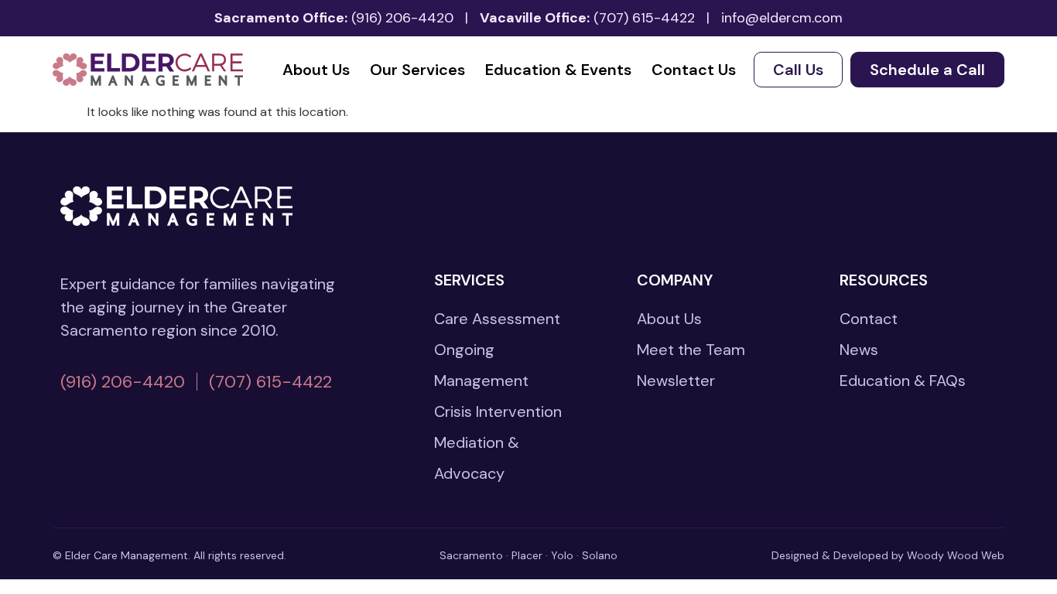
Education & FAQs (903, 380)
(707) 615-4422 (644, 18)
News (859, 350)
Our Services (417, 69)
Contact (869, 319)
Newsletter (676, 380)
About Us (316, 69)
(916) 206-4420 (402, 18)
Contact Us (694, 69)
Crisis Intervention (498, 411)
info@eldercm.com (782, 18)
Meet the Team (691, 350)
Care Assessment (497, 319)
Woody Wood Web (955, 555)
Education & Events (558, 69)
